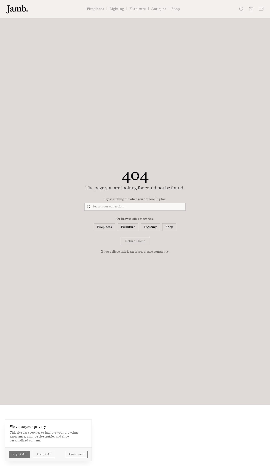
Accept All (44, 454)
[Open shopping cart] (251, 8)
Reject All (19, 454)
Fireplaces (104, 227)
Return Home (135, 241)
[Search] (241, 8)
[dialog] (48, 440)
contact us (161, 251)
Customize (76, 454)
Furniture (128, 227)
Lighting (150, 227)
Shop (169, 227)
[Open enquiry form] (261, 8)
